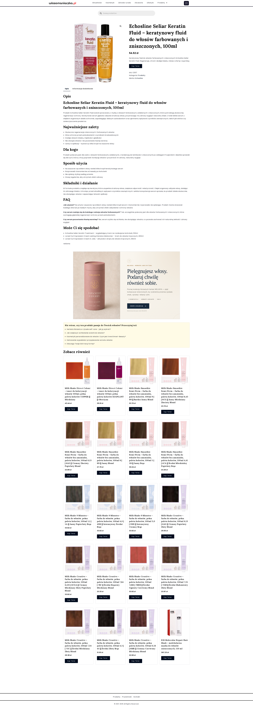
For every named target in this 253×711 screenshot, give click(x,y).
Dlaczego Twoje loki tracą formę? (80, 344)
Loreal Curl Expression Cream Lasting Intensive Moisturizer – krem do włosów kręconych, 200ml (104, 236)
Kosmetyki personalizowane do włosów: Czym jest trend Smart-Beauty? (96, 336)
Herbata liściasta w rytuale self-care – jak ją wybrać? (89, 329)
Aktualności (97, 3)
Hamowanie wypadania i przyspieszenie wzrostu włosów (90, 340)
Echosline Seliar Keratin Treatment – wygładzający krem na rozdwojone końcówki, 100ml (101, 233)
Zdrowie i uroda (124, 3)
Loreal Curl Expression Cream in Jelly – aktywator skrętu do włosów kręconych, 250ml (100, 239)
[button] (120, 26)
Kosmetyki (110, 3)
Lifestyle (150, 3)
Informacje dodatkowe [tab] (82, 89)
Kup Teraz (136, 66)
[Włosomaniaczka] (62, 3)
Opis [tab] (67, 89)
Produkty (161, 3)
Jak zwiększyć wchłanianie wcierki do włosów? (86, 333)
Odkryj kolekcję (138, 306)
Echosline (139, 78)
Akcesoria (139, 3)
